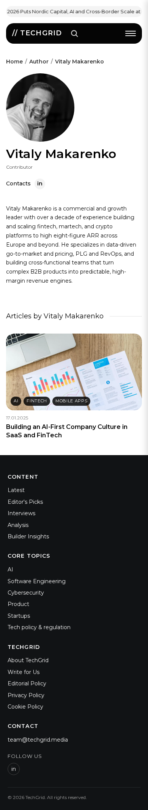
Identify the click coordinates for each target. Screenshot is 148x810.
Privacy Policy (26, 695)
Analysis (18, 525)
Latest (16, 490)
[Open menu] (130, 33)
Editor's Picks (25, 501)
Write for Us (23, 672)
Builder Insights (28, 536)
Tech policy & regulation (39, 627)
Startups (19, 615)
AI (10, 569)
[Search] (74, 33)
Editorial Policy (27, 683)
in (13, 769)
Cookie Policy (25, 706)
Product (18, 604)
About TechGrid (28, 660)
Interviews (21, 513)
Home (14, 61)
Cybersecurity (26, 592)
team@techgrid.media (38, 739)
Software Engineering (37, 581)
